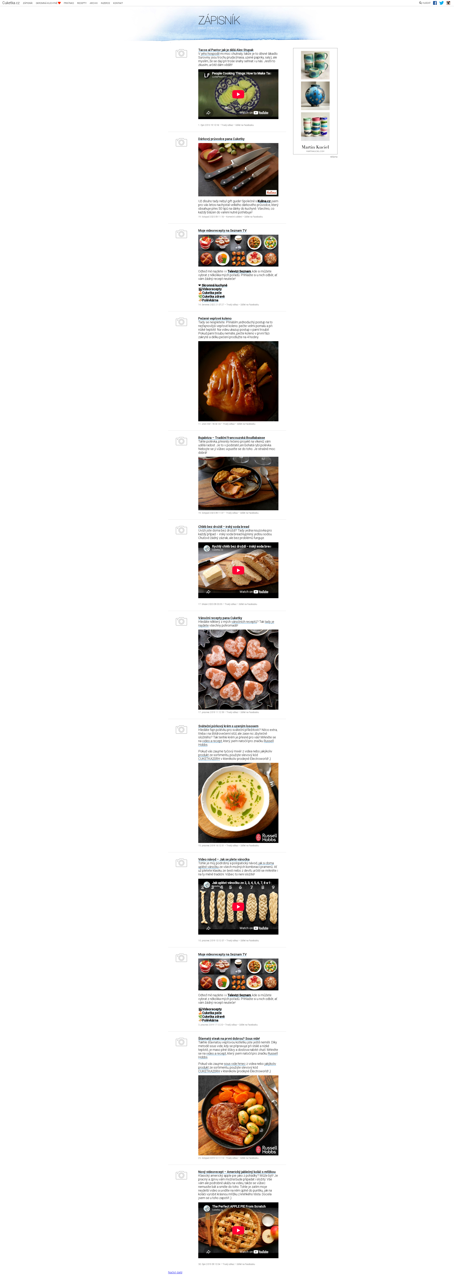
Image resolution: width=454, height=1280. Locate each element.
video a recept (212, 741)
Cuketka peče (212, 293)
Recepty (82, 3)
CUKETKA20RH (209, 759)
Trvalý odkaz (227, 125)
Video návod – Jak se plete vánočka (224, 859)
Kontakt (118, 3)
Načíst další (175, 1272)
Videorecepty (212, 289)
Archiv (94, 3)
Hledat (426, 3)
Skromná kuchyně (47, 3)
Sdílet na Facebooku (244, 125)
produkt (203, 755)
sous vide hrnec (235, 1064)
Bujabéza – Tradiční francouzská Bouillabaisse (231, 438)
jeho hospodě (210, 53)
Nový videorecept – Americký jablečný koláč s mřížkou (237, 1172)
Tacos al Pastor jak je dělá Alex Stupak (225, 50)
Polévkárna (210, 300)
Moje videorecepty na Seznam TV (222, 230)
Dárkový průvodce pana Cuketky (221, 139)
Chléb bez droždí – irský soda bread (223, 527)
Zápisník (28, 3)
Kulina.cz (264, 201)
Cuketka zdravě (213, 296)
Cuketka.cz (11, 3)
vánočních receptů (244, 622)
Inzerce (105, 3)
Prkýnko (69, 3)
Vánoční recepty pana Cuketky (220, 618)
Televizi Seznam (239, 271)
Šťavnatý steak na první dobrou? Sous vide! (229, 1038)
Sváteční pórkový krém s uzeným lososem (228, 726)
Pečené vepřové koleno (215, 318)
